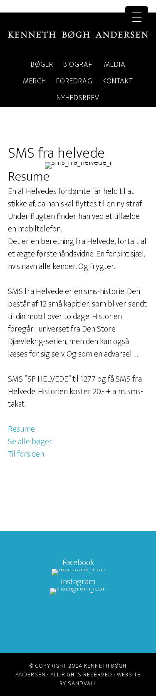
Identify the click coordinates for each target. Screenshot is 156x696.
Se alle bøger (30, 442)
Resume (21, 429)
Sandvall (82, 683)
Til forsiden (26, 454)
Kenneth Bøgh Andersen (78, 34)
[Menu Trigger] (136, 17)
